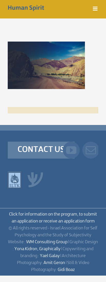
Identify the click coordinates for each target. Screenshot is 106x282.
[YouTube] (71, 150)
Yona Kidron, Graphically (37, 249)
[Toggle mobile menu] (95, 8)
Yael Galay (50, 256)
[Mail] (90, 150)
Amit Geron (54, 262)
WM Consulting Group (46, 242)
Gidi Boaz (66, 269)
